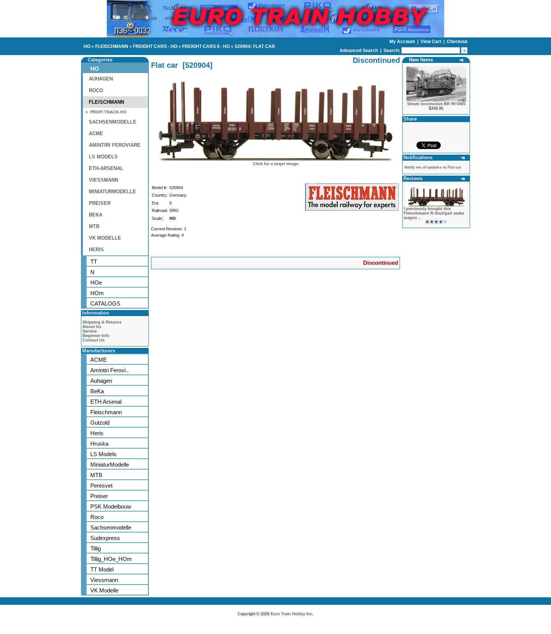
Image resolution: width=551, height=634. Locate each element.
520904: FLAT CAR (255, 46)
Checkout (457, 41)
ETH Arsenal (105, 401)
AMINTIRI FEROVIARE (115, 145)
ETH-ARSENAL (106, 168)
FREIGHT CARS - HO (155, 46)
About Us (91, 326)
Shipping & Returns (101, 322)
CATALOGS (105, 303)
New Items (421, 60)
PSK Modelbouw (110, 506)
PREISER (100, 203)
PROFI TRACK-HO (108, 112)
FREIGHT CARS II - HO (206, 46)
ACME (96, 133)
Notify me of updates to (432, 167)
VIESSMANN (103, 180)
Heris (96, 433)
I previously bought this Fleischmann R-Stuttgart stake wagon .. (434, 213)
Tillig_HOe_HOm (111, 559)
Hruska (99, 443)
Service (89, 331)
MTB (94, 226)
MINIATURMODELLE (112, 191)
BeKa (97, 391)
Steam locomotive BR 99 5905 (436, 103)
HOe (96, 282)
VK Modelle (104, 590)
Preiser (99, 496)
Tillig (95, 548)
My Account (402, 41)
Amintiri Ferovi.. (109, 370)
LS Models (103, 454)
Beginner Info (95, 335)
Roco (96, 517)
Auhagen (101, 380)
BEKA (95, 215)
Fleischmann (106, 412)
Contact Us (93, 340)
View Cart (431, 41)
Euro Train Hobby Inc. (292, 614)
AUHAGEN (101, 79)
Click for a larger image (275, 163)
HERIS (96, 249)
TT (93, 261)
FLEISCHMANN (111, 46)
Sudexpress (105, 538)
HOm (97, 293)
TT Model (102, 569)
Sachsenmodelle (110, 527)
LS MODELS (103, 157)
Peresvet (101, 485)
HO (87, 46)
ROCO (96, 90)
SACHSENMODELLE (112, 122)
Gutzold (99, 422)
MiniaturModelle (109, 464)
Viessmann (104, 580)
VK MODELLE (105, 238)
